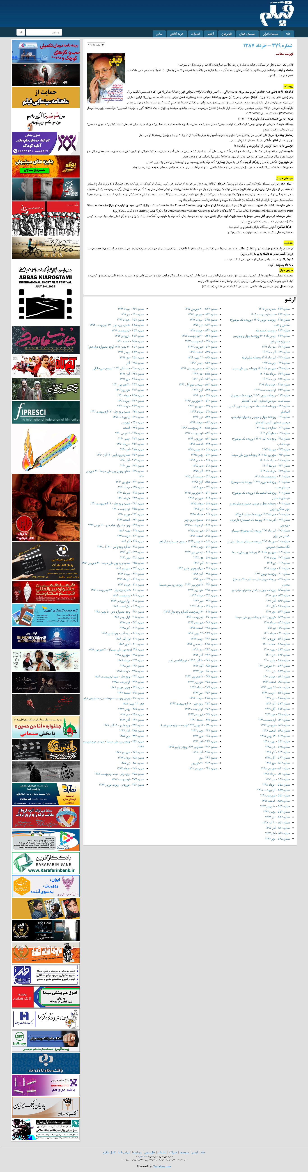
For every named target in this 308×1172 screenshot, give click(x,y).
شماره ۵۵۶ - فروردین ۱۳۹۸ (275, 795)
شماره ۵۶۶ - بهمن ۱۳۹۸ (276, 741)
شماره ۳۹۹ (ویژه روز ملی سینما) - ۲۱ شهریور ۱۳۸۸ (116, 649)
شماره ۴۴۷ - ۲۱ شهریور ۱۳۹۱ (128, 384)
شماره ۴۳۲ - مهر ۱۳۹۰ (132, 465)
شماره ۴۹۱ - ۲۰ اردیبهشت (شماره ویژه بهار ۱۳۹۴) (190, 611)
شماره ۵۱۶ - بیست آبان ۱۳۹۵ (201, 476)
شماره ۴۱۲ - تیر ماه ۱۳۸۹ (130, 579)
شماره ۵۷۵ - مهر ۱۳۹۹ (277, 714)
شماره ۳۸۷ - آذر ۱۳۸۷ (132, 719)
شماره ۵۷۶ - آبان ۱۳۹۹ (277, 708)
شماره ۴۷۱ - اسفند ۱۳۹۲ (203, 719)
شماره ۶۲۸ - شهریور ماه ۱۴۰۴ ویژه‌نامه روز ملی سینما (261, 368)
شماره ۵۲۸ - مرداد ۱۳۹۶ (204, 411)
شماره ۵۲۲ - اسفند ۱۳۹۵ (203, 444)
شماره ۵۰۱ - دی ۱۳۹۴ (205, 557)
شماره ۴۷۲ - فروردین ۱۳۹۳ (202, 714)
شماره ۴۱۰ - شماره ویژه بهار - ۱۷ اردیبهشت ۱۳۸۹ (117, 590)
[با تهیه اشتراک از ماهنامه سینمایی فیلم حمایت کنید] (46, 97)
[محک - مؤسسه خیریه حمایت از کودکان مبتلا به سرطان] (46, 119)
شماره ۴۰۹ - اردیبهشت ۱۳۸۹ (128, 595)
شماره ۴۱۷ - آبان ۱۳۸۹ (132, 552)
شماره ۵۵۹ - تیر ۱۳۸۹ (278, 779)
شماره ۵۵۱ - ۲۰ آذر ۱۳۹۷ (276, 822)
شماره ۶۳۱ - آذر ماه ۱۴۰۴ (276, 352)
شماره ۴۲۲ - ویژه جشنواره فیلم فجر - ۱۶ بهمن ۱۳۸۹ (116, 525)
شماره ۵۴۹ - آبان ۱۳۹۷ (277, 833)
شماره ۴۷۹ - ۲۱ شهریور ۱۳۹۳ (201, 676)
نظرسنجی (149, 1152)
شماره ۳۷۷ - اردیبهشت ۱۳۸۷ (128, 779)
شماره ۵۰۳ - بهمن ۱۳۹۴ (204, 546)
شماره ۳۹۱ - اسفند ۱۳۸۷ (130, 692)
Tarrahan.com (162, 1166)
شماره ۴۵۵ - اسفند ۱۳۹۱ (130, 341)
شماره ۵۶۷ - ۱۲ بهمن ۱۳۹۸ (275, 736)
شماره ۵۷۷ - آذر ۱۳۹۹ (278, 703)
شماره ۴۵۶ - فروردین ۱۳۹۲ (129, 335)
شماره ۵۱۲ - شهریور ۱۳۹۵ (202, 498)
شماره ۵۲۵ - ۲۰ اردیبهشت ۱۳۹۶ (199, 427)
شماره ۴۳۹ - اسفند (133, 427)
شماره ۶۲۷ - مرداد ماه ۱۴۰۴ (275, 373)
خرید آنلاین (177, 33)
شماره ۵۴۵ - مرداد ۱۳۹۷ (203, 319)
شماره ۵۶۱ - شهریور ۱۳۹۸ (275, 768)
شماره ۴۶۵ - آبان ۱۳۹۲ (205, 752)
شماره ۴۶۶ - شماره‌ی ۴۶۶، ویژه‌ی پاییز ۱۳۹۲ (193, 746)
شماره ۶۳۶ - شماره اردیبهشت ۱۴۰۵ (270, 314)
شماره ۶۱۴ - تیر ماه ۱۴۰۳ (276, 465)
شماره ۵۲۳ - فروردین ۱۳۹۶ (202, 438)
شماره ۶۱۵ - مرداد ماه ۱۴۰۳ (275, 460)
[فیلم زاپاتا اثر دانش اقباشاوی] (46, 507)
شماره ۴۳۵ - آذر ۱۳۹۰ (132, 449)
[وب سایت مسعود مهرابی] (46, 448)
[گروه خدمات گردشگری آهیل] (46, 614)
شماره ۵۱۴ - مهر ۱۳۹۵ (205, 487)
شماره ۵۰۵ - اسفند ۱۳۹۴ (203, 535)
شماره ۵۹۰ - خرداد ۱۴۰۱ (277, 633)
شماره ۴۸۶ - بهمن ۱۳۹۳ (204, 638)
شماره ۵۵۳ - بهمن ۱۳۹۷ (276, 811)
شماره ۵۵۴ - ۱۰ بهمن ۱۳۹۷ (275, 806)
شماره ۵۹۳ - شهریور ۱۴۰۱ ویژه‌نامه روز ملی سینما (263, 617)
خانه (288, 33)
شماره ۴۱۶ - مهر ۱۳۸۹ (132, 557)
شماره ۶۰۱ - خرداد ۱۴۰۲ (277, 568)
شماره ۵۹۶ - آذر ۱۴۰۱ (278, 600)
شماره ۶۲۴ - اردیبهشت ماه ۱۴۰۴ (272, 389)
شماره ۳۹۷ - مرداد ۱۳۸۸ (130, 660)
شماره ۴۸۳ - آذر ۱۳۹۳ (205, 654)
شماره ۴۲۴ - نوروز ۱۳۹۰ (131, 514)
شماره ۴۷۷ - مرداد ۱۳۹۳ (203, 687)
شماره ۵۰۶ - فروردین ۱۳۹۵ (202, 530)
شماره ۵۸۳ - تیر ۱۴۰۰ (278, 671)
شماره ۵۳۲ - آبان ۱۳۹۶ (204, 389)
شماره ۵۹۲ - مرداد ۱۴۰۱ (277, 622)
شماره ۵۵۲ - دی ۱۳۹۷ (277, 817)
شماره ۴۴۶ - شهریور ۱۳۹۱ (129, 389)
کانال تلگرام (109, 1152)
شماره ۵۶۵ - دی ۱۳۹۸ (277, 746)
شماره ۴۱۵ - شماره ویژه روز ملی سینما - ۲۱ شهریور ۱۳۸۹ (113, 562)
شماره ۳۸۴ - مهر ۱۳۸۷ (132, 736)
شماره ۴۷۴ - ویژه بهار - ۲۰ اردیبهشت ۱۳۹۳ (193, 703)
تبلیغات (162, 1152)
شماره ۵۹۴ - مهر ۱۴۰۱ (278, 611)
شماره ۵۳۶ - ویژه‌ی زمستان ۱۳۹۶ (199, 368)
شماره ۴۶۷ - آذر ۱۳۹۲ (205, 741)
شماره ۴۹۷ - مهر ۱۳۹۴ (205, 579)
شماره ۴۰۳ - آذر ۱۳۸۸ (132, 627)
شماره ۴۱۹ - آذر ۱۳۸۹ (132, 541)
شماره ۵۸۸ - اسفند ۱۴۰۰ (276, 644)
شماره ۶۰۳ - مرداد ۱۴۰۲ (277, 557)
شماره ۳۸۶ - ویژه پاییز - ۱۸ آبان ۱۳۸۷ (123, 725)
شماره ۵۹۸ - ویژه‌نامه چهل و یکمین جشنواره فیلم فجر (260, 590)
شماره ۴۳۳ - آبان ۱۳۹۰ (132, 460)
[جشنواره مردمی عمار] (46, 637)
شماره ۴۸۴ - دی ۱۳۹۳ (205, 649)
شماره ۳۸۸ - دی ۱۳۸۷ (132, 714)
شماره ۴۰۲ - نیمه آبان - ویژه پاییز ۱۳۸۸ (123, 633)
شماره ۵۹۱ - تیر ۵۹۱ (279, 627)
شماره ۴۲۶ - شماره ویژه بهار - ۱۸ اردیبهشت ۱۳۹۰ (117, 503)
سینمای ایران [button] (270, 33)
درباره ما (137, 1152)
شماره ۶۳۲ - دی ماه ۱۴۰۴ (276, 346)
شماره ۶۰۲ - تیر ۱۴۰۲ (278, 562)
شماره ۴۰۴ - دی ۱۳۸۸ (132, 622)
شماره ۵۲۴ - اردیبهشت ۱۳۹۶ (201, 433)
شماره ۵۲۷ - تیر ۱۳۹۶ (205, 417)
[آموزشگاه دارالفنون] (46, 749)
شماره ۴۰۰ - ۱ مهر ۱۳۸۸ (131, 644)
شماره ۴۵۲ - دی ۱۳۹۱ (132, 357)
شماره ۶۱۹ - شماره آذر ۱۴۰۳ (275, 433)
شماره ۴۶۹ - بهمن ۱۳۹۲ (204, 730)
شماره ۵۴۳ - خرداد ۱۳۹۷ (203, 330)
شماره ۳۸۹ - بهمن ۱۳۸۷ (131, 708)
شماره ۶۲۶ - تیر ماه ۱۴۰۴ (276, 379)
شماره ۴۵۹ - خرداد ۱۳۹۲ (130, 319)
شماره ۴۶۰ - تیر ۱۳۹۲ (132, 314)
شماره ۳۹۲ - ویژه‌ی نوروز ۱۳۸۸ (127, 687)
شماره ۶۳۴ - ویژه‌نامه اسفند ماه (273, 330)
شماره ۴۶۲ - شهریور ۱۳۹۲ (202, 768)
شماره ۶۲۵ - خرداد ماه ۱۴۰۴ (274, 384)
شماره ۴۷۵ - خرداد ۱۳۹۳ (203, 698)
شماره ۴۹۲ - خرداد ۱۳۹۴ (203, 606)
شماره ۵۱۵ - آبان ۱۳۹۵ (204, 481)
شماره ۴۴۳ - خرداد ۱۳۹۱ (130, 406)
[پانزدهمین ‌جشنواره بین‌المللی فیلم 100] (46, 74)
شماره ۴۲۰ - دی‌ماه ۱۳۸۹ (130, 535)
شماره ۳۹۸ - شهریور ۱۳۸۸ (129, 654)
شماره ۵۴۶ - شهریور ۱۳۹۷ (202, 314)
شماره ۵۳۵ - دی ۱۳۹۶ (204, 373)
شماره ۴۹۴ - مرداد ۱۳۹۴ (204, 595)
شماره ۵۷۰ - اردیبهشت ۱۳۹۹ (274, 719)
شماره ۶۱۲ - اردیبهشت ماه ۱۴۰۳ (272, 476)
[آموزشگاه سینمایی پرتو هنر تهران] (46, 560)
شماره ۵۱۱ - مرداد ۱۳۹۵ (204, 503)
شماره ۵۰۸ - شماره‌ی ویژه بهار (200, 519)
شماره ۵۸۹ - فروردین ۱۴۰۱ (275, 638)
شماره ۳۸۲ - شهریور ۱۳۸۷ (129, 752)
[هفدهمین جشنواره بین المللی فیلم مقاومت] (46, 591)
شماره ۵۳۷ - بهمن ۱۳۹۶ (204, 362)
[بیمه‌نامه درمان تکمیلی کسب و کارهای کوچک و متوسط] (46, 51)
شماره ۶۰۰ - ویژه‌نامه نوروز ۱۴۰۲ (272, 573)
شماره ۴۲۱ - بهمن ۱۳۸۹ (131, 530)
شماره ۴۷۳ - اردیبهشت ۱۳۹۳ (201, 708)
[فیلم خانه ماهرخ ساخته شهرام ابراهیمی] (46, 339)
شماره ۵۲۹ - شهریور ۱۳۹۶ (202, 406)
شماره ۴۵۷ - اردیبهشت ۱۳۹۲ (128, 330)
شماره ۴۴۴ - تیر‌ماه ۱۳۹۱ (130, 400)
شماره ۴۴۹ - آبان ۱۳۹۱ (132, 373)
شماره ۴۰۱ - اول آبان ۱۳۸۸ (130, 638)
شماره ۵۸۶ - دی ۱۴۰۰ (278, 654)
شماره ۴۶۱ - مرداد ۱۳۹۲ (131, 308)
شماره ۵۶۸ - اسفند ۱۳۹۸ (276, 730)
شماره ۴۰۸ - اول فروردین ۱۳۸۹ (127, 600)
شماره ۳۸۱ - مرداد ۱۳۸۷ (131, 757)
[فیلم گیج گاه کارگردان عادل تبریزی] (46, 365)
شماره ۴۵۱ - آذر (135, 362)
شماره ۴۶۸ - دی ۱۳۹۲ (205, 736)
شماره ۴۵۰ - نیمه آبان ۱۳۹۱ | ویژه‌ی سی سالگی (118, 368)
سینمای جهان (247, 33)
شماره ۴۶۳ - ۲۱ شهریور (204, 763)
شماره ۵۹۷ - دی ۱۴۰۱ (278, 595)
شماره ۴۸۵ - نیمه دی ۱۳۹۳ (202, 644)
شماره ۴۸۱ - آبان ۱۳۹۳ (205, 665)
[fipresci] (46, 411)
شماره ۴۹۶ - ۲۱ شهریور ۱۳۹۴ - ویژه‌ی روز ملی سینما (188, 584)
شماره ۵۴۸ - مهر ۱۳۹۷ (277, 838)
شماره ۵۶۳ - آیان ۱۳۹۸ (277, 757)
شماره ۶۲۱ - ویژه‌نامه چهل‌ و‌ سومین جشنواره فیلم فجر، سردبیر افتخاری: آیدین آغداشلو (260, 419)
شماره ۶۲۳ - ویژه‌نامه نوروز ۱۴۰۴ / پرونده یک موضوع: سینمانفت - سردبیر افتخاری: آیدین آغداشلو (260, 398)
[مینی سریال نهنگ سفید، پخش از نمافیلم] (46, 189)
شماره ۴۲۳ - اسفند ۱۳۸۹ (130, 519)
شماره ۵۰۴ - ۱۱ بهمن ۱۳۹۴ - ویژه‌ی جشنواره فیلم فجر (188, 541)
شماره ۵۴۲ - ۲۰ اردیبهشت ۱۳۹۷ (199, 335)
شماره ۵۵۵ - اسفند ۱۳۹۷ (276, 800)
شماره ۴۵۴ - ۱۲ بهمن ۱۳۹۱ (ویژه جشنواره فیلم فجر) (116, 346)
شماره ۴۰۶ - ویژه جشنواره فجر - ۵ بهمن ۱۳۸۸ (119, 611)
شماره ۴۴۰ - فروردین (133, 422)
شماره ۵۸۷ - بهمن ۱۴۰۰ (277, 649)
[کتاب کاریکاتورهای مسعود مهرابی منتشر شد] (46, 218)
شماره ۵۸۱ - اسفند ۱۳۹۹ (276, 681)
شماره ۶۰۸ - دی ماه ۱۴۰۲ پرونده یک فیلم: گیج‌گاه (262, 514)
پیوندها (184, 1152)
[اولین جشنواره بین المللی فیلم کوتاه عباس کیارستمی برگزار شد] (46, 292)
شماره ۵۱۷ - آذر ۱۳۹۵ (205, 471)
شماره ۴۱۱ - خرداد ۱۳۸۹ (131, 584)
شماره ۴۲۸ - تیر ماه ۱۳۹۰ (130, 492)
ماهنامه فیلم (143, 1156)
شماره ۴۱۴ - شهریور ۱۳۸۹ (130, 568)
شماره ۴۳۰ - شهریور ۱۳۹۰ (130, 481)
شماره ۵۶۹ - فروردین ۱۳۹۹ (275, 725)
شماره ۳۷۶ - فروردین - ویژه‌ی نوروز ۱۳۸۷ (121, 784)
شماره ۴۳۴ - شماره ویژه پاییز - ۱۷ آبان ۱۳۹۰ (120, 454)
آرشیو (210, 33)
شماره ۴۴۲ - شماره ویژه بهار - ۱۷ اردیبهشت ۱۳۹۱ (117, 411)
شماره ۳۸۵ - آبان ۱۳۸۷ (131, 730)
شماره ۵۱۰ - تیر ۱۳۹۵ (205, 508)
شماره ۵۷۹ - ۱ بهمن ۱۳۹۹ (276, 692)
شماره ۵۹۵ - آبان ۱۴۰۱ (278, 606)
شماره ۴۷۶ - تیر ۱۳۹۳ (205, 692)
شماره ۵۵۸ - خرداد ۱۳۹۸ (276, 784)
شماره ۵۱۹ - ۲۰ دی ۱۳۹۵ (203, 460)
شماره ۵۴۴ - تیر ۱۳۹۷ (205, 325)
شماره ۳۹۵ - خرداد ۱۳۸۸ (130, 671)
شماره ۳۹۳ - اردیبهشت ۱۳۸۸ (128, 681)
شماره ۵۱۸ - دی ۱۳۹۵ (205, 465)
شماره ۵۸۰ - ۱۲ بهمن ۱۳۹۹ (275, 687)
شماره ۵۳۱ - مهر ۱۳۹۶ (205, 395)
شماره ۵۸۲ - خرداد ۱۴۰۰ (276, 676)
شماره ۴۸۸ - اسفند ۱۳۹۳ (203, 627)
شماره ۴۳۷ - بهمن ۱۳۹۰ (131, 438)
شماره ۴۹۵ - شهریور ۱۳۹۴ (202, 590)
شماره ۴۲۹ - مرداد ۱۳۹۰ (131, 487)
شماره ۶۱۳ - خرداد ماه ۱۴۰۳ (275, 471)
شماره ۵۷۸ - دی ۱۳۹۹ (277, 698)
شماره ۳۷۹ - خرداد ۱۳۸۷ (130, 768)
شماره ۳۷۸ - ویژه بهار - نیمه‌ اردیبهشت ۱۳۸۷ (119, 773)
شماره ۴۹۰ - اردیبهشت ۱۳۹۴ (201, 617)
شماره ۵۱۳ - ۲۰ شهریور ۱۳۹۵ (201, 492)
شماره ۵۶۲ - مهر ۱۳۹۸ (277, 763)
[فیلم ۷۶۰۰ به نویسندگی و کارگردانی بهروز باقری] (46, 247)
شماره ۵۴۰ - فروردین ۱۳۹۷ (202, 346)
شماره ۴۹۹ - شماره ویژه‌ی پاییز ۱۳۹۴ (197, 568)
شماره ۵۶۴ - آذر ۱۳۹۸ (277, 752)
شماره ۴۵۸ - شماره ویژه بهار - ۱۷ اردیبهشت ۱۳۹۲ (117, 325)
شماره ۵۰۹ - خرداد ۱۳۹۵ (203, 514)
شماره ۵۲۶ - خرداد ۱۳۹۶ (203, 422)
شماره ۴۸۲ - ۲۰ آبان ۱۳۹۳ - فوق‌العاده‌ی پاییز (192, 660)
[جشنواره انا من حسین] (46, 727)
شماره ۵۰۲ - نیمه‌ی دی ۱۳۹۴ (201, 552)
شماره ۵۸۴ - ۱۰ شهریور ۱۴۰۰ (274, 665)
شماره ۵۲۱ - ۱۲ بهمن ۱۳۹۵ (202, 449)
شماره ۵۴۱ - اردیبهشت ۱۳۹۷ (201, 341)
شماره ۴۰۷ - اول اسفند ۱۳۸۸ (128, 606)
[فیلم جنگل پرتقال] (46, 388)
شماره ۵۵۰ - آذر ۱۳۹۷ (278, 827)
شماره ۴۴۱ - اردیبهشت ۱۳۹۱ (128, 417)
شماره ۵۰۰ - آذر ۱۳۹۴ (205, 562)
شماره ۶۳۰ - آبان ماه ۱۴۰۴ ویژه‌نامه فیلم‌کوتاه (266, 357)
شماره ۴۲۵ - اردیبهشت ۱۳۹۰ (128, 508)
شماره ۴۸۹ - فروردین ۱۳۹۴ (202, 622)
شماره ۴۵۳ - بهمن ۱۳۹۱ (131, 352)
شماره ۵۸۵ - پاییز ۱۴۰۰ (277, 660)
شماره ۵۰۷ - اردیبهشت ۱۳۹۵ (201, 525)
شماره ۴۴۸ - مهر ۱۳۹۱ (132, 379)
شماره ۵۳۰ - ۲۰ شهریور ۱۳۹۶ (201, 400)
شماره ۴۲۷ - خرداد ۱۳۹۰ (130, 498)
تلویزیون (226, 33)
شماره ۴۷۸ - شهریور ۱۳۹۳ (202, 681)
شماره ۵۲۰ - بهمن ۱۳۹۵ (204, 454)
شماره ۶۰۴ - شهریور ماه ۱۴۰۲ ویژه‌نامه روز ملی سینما (261, 552)
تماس (159, 33)
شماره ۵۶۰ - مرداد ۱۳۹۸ (276, 773)
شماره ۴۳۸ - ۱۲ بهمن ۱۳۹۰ (129, 433)
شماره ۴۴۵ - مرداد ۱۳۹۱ (130, 395)
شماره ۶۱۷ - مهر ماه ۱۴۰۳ (276, 449)
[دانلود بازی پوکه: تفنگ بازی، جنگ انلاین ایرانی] (46, 166)
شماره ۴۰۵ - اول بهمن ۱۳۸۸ (128, 617)
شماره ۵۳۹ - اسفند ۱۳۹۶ (203, 352)
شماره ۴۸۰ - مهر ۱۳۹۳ (205, 671)
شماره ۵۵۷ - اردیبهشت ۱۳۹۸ (273, 790)
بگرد (21, 32)
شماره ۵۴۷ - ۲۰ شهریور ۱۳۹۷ (201, 308)
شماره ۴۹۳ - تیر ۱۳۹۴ (205, 600)
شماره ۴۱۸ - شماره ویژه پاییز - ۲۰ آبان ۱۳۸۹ (120, 546)
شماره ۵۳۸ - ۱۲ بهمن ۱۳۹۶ (202, 357)
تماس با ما (123, 1152)
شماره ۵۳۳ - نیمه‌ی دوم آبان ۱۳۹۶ (198, 384)
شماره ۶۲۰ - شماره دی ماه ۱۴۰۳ (272, 427)
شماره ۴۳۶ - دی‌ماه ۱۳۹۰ (130, 444)
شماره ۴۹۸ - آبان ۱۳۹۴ (205, 573)
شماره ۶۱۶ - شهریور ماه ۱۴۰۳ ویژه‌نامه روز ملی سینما (261, 454)
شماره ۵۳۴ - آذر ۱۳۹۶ (205, 379)
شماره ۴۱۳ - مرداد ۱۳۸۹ (131, 573)
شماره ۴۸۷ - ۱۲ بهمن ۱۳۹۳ (202, 633)
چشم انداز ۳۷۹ (94, 45)
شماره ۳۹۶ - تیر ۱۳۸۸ (132, 665)
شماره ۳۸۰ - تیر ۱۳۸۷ (132, 763)
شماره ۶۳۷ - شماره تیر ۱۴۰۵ (274, 308)
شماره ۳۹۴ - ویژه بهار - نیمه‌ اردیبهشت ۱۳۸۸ (119, 676)
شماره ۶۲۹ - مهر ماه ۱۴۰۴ (276, 362)
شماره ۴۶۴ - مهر (208, 757)
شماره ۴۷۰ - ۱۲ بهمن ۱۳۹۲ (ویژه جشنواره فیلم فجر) (189, 725)
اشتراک (195, 33)
